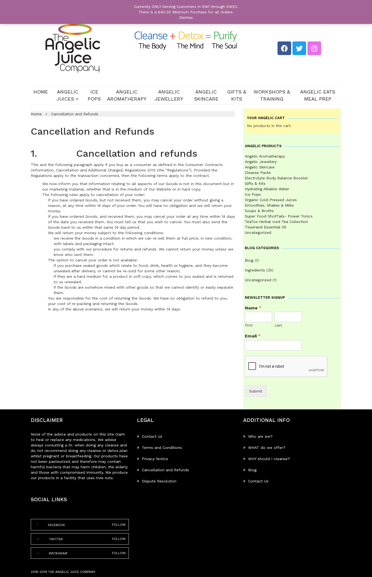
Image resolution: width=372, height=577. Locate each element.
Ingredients (255, 270)
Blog (249, 260)
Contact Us (152, 436)
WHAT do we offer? (266, 447)
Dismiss (186, 17)
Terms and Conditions (162, 447)
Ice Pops (253, 194)
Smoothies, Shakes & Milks (269, 205)
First (249, 325)
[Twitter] (299, 48)
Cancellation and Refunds (165, 470)
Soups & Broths (259, 211)
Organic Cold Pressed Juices (271, 200)
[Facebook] (284, 48)
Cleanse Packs (258, 172)
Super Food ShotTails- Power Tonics (279, 216)
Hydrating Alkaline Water (267, 189)
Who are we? (260, 436)
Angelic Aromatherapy (127, 95)
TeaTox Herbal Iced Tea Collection (276, 221)
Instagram (58, 553)
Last (278, 325)
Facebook (56, 525)
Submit (255, 391)
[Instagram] (314, 48)
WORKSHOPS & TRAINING (272, 95)
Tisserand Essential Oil (265, 227)
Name (253, 307)
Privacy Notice (155, 459)
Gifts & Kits (236, 95)
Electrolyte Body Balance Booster (276, 178)
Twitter (56, 539)
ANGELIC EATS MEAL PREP (317, 95)
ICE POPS (94, 95)
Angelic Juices (67, 95)
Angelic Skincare (206, 95)
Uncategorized (258, 232)
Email (253, 336)
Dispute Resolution (159, 481)
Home (40, 92)
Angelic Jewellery (169, 95)
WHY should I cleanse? (269, 459)
